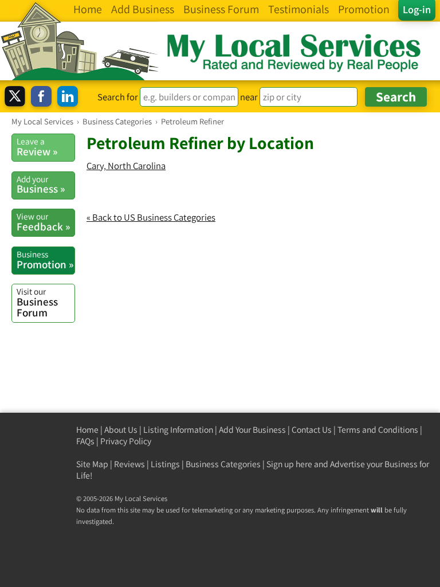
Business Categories (223, 464)
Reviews (129, 464)
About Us (121, 429)
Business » (41, 184)
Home (87, 429)
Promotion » (45, 259)
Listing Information (178, 429)
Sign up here (289, 464)
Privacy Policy (125, 441)
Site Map (92, 464)
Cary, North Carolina (126, 165)
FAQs (85, 441)
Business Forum (37, 302)
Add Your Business (252, 429)
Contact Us (312, 429)
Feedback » (43, 221)
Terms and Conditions (377, 429)
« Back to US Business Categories (151, 217)
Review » (37, 146)
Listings (165, 464)
